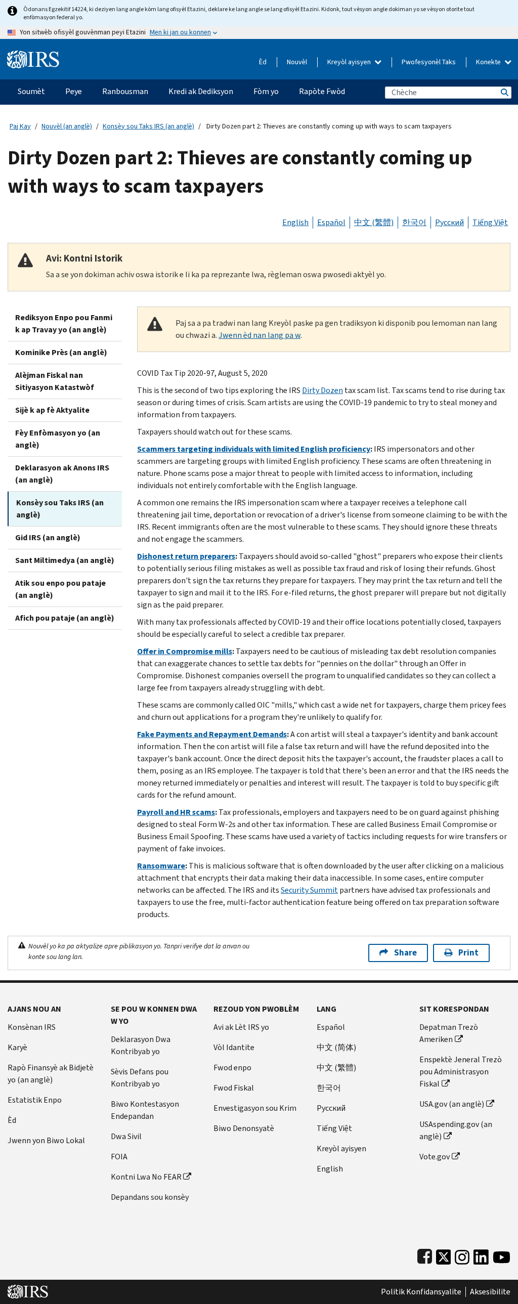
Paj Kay (20, 126)
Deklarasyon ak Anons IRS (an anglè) (62, 473)
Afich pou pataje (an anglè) (64, 618)
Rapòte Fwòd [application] (322, 91)
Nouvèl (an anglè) (66, 126)
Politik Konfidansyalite (421, 1292)
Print (468, 953)
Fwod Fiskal (233, 1087)
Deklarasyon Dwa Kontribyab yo (140, 1045)
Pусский (331, 1108)
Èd (263, 62)
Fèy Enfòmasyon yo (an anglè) (57, 438)
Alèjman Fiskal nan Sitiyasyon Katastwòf (54, 381)
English (295, 222)
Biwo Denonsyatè (243, 1128)
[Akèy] (33, 55)
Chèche (503, 92)
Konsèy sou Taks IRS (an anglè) (148, 126)
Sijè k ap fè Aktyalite (52, 410)
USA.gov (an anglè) (451, 1104)
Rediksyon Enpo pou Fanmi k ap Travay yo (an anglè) (63, 323)
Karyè (17, 1047)
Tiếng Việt (490, 222)
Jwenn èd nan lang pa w (259, 335)
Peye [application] (73, 91)
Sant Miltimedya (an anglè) (64, 560)
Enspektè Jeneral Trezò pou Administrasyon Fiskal (460, 1071)
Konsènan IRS (32, 1027)
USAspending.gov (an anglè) (455, 1130)
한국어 (414, 222)
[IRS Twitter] (443, 1254)
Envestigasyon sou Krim (254, 1108)
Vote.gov (434, 1156)
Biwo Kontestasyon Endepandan (145, 1110)
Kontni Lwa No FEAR (146, 1176)
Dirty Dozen (322, 390)
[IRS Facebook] (424, 1254)
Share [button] (405, 953)
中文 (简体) (336, 1047)
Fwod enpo (232, 1067)
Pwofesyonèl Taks (429, 62)
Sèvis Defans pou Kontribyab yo (139, 1077)
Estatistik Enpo (35, 1100)
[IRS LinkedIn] (481, 1254)
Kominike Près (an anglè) (61, 352)
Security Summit (309, 890)
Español (331, 222)
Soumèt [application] (31, 91)
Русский (449, 222)
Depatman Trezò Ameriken (448, 1033)
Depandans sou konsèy (150, 1197)
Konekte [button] (489, 62)
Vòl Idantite (233, 1047)
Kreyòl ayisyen (349, 62)
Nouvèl (297, 62)
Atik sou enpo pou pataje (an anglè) (60, 589)
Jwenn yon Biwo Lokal (46, 1140)
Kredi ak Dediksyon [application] (200, 91)
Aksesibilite (490, 1292)
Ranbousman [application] (125, 91)
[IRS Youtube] (501, 1254)
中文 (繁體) (374, 222)
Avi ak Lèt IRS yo (241, 1027)
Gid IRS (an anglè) (47, 537)
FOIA (119, 1156)
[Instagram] (462, 1254)
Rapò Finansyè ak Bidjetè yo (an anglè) (51, 1073)
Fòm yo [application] (266, 91)
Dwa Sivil (126, 1136)
